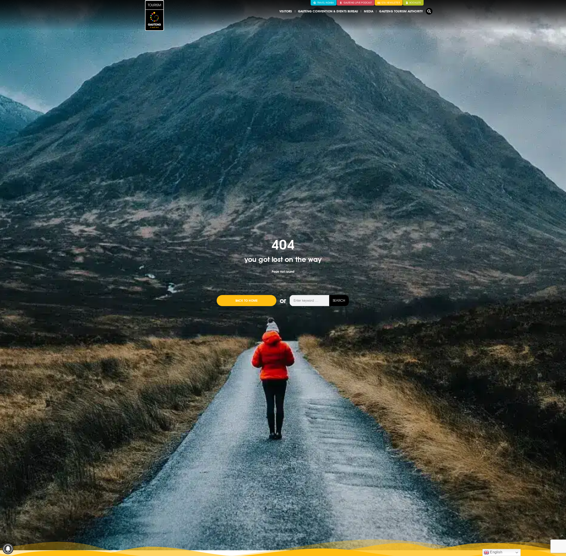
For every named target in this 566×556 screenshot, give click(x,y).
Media (368, 11)
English (495, 552)
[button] (429, 11)
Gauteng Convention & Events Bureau (328, 11)
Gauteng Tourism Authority (401, 11)
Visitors (285, 11)
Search (339, 300)
